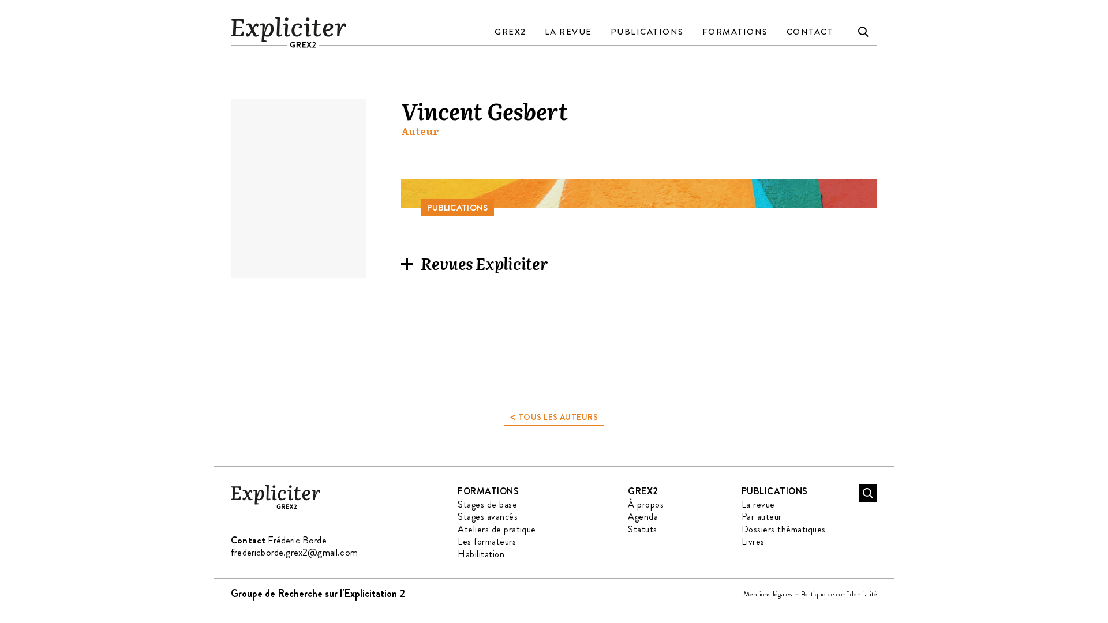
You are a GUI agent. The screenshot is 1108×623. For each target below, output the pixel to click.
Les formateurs (487, 541)
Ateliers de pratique (497, 529)
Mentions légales (767, 593)
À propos (646, 504)
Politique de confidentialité (839, 593)
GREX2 (510, 31)
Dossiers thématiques (784, 529)
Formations (735, 31)
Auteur (420, 131)
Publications (647, 31)
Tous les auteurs (554, 416)
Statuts (642, 529)
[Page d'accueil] (275, 506)
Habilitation (481, 554)
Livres (753, 541)
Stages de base (487, 504)
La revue (568, 31)
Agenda (643, 516)
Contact (810, 31)
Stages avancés (488, 516)
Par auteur (762, 516)
